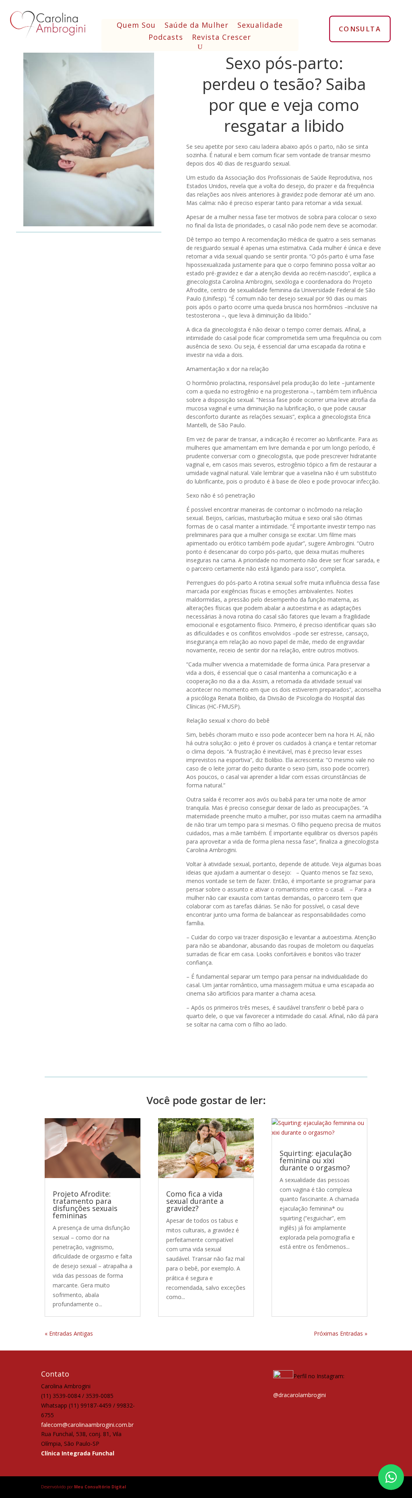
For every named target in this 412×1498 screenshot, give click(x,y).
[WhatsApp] (391, 1477)
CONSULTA (360, 28)
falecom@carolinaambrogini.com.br (87, 1424)
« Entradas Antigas (69, 1333)
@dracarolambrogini (299, 1395)
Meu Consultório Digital (100, 1487)
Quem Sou (136, 26)
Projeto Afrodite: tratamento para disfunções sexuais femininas (85, 1204)
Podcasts (165, 38)
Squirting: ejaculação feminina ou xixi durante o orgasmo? (316, 1160)
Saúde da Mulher (197, 26)
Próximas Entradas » (340, 1333)
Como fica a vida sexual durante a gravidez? (195, 1201)
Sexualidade (260, 26)
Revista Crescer (221, 38)
